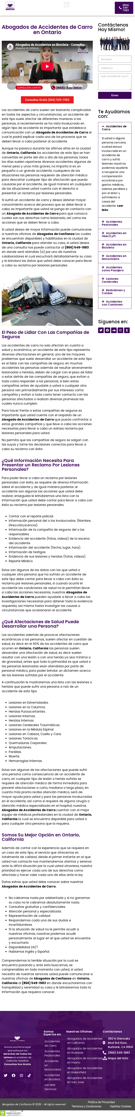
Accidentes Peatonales (112, 223)
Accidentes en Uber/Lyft (114, 234)
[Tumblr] (127, 330)
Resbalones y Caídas (113, 291)
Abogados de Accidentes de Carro (29, 810)
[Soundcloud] (114, 330)
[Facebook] (107, 330)
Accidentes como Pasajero (113, 268)
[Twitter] (101, 330)
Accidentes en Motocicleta (114, 257)
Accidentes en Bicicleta (114, 246)
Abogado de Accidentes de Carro (33, 213)
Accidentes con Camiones (112, 303)
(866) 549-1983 (77, 247)
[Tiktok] (29, 1075)
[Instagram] (120, 330)
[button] (67, 5)
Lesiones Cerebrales (110, 280)
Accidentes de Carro (114, 127)
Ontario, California (21, 153)
